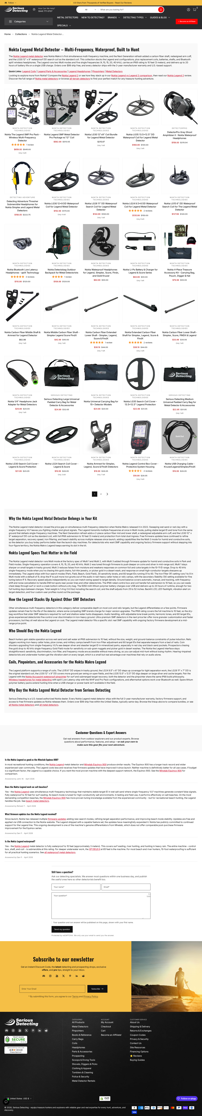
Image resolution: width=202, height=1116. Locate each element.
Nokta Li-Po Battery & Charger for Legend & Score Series (140, 271)
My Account (107, 1022)
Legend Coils (29, 71)
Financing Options (139, 1051)
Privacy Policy (90, 996)
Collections (21, 34)
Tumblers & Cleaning (82, 1072)
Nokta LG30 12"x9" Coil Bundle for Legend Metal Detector (101, 136)
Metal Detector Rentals (83, 1080)
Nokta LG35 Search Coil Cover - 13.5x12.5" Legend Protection (140, 403)
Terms (75, 996)
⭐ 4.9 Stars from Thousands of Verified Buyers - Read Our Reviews (101, 3)
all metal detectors (48, 704)
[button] (161, 9)
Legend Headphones (80, 71)
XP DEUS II (94, 849)
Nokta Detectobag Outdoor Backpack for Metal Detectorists (61, 271)
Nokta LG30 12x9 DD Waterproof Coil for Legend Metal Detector (62, 205)
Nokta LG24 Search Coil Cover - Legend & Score (61, 465)
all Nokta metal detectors (21, 704)
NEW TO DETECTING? (92, 17)
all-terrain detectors (80, 78)
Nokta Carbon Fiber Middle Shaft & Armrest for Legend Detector (22, 334)
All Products (78, 1022)
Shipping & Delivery (140, 1026)
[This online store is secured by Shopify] (104, 1098)
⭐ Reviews (136, 1055)
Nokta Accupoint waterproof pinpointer (46, 676)
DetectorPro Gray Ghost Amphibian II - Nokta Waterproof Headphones (179, 135)
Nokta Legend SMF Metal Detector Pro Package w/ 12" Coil (62, 136)
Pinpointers (98, 71)
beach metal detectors (37, 801)
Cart (103, 1030)
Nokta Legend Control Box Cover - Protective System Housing (140, 465)
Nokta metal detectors (46, 78)
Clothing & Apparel (81, 1068)
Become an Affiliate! (111, 1035)
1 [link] (94, 494)
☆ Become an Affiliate (186, 21)
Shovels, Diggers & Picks (84, 1064)
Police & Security (80, 1076)
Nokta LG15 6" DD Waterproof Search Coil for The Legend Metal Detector (179, 206)
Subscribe (95, 989)
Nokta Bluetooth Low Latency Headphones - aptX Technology (22, 271)
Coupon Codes (138, 1035)
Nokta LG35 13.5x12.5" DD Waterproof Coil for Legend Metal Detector (140, 137)
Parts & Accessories (82, 1051)
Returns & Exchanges (140, 1030)
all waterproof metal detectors (59, 852)
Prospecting (78, 1055)
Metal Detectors (114, 71)
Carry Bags (77, 1039)
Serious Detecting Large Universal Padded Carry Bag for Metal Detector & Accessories (61, 402)
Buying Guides (137, 1060)
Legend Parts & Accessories (52, 71)
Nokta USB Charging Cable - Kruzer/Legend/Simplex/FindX (179, 465)
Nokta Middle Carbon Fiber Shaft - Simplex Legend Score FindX (61, 334)
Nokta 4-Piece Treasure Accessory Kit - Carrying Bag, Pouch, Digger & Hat (179, 272)
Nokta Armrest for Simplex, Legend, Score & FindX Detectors (101, 465)
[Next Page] (107, 494)
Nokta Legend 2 (70, 75)
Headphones (78, 1047)
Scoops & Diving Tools (83, 1060)
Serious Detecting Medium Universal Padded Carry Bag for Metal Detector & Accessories (179, 402)
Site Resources (137, 1047)
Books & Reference (81, 1035)
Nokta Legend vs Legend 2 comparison (131, 75)
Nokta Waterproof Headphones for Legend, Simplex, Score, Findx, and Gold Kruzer (101, 272)
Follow (11, 3)
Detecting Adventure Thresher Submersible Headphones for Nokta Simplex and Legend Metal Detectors (22, 206)
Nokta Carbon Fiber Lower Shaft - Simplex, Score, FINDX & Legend (179, 334)
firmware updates (57, 819)
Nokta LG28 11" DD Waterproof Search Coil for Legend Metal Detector (101, 206)
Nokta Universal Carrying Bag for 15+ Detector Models (101, 403)
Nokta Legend (56, 764)
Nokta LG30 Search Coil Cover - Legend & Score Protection (22, 465)
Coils (74, 1043)
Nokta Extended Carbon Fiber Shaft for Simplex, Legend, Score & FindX (140, 335)
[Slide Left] (59, 3)
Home (7, 34)
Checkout (106, 1026)
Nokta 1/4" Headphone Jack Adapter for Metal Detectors (22, 403)
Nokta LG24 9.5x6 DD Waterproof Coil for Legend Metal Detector (140, 205)
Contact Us (135, 1043)
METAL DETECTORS (67, 17)
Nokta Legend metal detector (28, 56)
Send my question (62, 929)
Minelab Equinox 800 (95, 764)
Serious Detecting (21, 1107)
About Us (134, 1022)
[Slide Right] (143, 3)
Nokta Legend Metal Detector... (47, 34)
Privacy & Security (139, 1039)
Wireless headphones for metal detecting (30, 679)
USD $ (19, 1098)
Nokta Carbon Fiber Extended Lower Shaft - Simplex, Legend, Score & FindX (101, 335)
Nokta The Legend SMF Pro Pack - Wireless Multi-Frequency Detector (22, 137)
